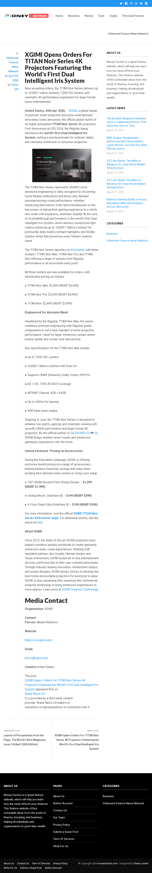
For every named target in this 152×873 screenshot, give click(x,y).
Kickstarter (78, 250)
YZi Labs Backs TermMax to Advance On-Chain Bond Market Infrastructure (126, 164)
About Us (59, 796)
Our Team (59, 817)
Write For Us (60, 846)
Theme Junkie (140, 863)
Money (89, 15)
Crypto (113, 15)
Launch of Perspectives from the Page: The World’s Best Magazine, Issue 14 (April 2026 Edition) (25, 740)
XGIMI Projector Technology (80, 589)
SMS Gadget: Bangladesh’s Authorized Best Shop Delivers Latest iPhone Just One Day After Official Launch (127, 143)
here (40, 522)
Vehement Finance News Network (128, 33)
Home (59, 15)
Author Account (63, 803)
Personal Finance (133, 15)
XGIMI (73, 110)
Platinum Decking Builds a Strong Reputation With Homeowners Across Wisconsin (126, 203)
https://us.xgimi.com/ (38, 640)
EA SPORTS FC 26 (84, 433)
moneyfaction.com (108, 863)
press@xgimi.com (36, 658)
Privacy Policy (61, 824)
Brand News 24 (35, 694)
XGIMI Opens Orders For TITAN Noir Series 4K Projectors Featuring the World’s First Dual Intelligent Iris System (61, 685)
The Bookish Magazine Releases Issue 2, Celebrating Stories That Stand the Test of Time (126, 122)
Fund (101, 15)
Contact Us (60, 810)
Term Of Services (63, 839)
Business (74, 15)
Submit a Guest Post (65, 832)
